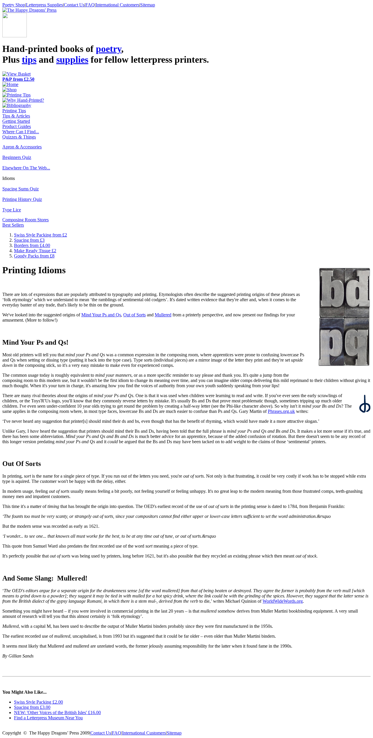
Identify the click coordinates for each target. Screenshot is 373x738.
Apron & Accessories (22, 146)
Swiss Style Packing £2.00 (38, 702)
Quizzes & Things (19, 136)
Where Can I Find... (20, 131)
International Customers (117, 4)
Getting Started (16, 121)
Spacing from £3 (29, 240)
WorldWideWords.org (283, 601)
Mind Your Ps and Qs (101, 314)
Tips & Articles (16, 115)
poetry (108, 48)
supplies (72, 59)
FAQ (90, 4)
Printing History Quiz (22, 199)
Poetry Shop (13, 4)
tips (29, 59)
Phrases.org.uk (281, 411)
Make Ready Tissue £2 (35, 250)
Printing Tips (14, 110)
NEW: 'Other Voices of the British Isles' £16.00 (57, 712)
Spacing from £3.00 (32, 707)
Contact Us (74, 4)
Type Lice (11, 209)
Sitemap (147, 4)
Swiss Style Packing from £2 (40, 234)
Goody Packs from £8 (34, 255)
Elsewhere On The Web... (26, 167)
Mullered (163, 314)
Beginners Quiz (16, 157)
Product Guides (16, 126)
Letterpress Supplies (44, 4)
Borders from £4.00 (32, 245)
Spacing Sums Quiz (20, 188)
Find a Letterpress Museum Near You (48, 717)
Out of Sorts (134, 314)
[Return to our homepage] (29, 10)
